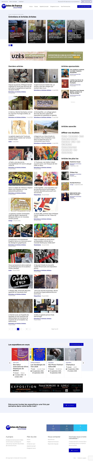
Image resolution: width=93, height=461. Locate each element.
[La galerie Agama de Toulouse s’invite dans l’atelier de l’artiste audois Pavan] (21, 135)
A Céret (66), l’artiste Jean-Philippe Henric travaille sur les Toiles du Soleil (46, 223)
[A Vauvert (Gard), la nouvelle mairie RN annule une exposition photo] (46, 264)
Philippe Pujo (74, 180)
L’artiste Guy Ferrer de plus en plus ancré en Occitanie (76, 89)
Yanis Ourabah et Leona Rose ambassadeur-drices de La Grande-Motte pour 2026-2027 (44, 249)
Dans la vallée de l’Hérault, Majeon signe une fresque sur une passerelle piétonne (21, 197)
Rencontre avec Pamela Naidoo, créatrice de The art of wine (77, 100)
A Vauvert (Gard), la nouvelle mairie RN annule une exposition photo (45, 274)
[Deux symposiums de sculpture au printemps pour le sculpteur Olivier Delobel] (21, 264)
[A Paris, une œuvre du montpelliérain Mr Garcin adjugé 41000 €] (21, 161)
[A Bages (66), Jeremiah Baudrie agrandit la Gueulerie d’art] (21, 290)
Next (83, 371)
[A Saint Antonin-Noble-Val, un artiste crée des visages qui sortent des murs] (46, 84)
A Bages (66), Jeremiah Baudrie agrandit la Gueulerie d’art (19, 299)
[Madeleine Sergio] (65, 173)
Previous (10, 371)
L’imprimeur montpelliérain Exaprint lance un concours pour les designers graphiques (20, 249)
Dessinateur (37, 253)
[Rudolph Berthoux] (65, 194)
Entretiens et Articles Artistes (17, 99)
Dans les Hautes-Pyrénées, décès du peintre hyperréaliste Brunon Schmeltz (46, 300)
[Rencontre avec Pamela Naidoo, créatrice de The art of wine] (65, 102)
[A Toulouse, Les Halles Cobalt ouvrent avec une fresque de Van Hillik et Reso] (46, 161)
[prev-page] (9, 45)
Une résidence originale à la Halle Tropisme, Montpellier (77, 79)
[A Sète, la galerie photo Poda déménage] (46, 314)
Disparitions (37, 202)
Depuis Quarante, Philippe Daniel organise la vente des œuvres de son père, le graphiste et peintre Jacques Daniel (20, 95)
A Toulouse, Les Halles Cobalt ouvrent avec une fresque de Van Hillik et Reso (45, 171)
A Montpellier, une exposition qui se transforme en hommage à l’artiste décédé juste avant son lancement (45, 198)
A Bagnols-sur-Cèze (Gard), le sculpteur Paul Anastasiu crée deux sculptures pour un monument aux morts (44, 147)
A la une (12, 30)
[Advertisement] (73, 119)
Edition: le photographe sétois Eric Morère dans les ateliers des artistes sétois (74, 36)
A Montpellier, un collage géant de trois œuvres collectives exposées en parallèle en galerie (45, 121)
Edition (70, 30)
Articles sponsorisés (75, 82)
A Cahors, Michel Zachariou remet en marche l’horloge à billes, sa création (20, 121)
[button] (5, 1)
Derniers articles (16, 74)
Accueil (10, 14)
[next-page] (11, 45)
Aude (10, 149)
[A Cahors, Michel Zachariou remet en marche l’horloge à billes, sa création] (21, 111)
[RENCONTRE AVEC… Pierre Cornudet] (65, 205)
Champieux (70, 373)
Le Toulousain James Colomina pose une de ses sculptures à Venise (17, 35)
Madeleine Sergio (75, 170)
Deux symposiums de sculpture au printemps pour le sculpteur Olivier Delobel (20, 274)
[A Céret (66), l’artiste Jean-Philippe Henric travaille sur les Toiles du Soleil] (46, 213)
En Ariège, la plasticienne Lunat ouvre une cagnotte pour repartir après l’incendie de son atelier (35, 36)
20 (26, 337)
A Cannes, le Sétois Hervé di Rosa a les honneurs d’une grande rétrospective (55, 35)
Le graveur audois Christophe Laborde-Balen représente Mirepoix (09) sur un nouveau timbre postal (19, 224)
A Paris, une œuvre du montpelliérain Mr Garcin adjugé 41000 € (20, 171)
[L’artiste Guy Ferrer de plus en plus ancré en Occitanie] (65, 91)
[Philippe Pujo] (65, 184)
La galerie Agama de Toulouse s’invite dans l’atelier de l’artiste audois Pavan (20, 146)
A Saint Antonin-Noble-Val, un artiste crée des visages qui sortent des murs (44, 94)
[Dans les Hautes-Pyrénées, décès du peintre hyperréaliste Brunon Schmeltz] (46, 290)
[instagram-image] (6, 427)
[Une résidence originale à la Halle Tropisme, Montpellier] (65, 81)
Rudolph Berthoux (75, 190)
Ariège (31, 30)
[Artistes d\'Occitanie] (12, 6)
